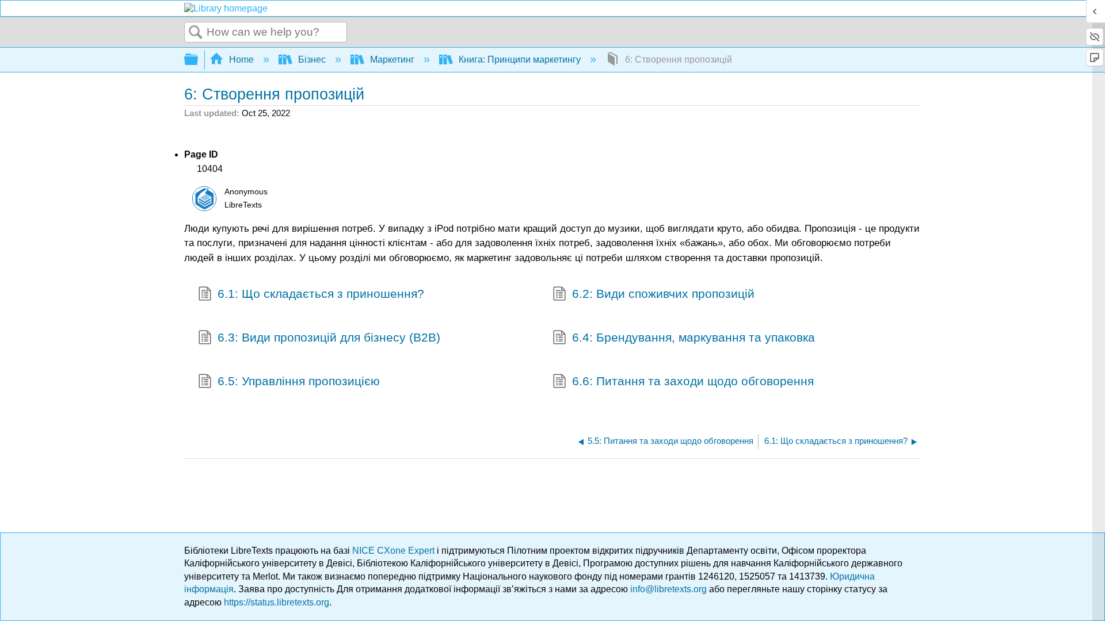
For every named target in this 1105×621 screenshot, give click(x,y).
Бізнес (312, 59)
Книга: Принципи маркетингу (519, 59)
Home (241, 59)
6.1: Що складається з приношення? (321, 293)
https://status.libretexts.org (276, 602)
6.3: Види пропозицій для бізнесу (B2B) (329, 337)
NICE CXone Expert (394, 550)
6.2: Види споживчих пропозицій (663, 293)
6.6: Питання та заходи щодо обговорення (693, 381)
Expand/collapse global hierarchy (198, 60)
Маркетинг (392, 59)
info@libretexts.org (668, 589)
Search (195, 33)
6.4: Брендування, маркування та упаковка (693, 337)
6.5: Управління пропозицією (299, 381)
